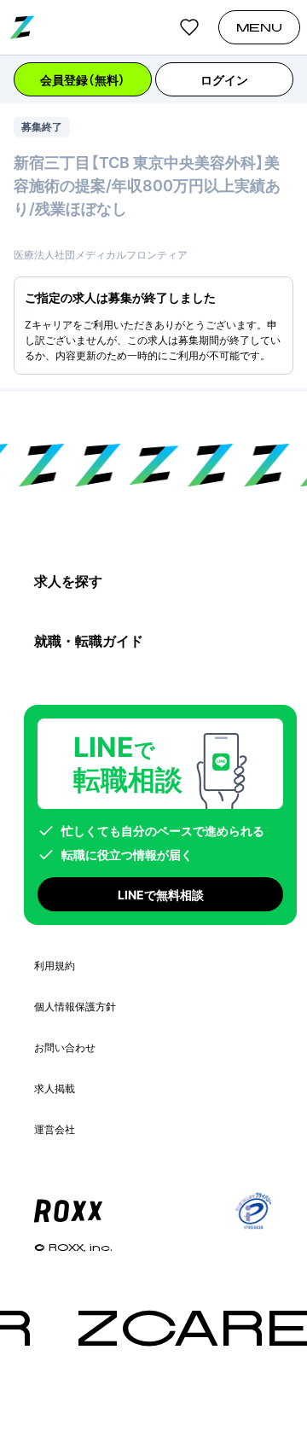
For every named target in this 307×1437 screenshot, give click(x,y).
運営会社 (54, 1129)
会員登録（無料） (82, 80)
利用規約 (54, 965)
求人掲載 (54, 1088)
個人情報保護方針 (75, 1006)
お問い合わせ (65, 1047)
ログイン (224, 80)
